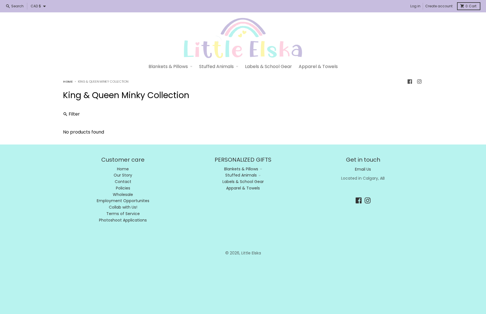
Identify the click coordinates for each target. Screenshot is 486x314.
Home (68, 81)
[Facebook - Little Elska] (409, 81)
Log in (415, 6)
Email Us (363, 169)
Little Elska (251, 253)
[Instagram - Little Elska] (419, 81)
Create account (439, 6)
